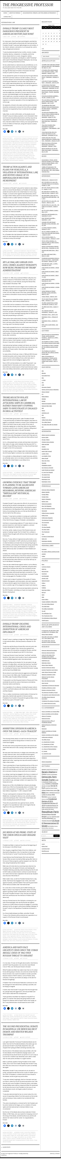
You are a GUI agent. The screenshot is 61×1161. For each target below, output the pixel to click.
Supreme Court (55, 816)
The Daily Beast (45, 606)
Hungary (30, 609)
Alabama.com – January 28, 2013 (50, 180)
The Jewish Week (46, 477)
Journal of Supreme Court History (50, 670)
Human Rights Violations (23, 1135)
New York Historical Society (48, 681)
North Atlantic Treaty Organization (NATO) (13, 1018)
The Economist (45, 522)
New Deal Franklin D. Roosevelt (14, 152)
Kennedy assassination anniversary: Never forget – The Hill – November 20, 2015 (50, 92)
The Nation (44, 525)
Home (5, 13)
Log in (43, 844)
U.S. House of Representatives (49, 749)
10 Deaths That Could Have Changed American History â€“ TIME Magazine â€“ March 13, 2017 (51, 66)
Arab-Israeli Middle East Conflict (10, 821)
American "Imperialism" (21, 604)
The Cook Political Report (48, 604)
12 (51, 36)
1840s (27, 712)
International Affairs (20, 717)
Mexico (13, 611)
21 (56, 38)
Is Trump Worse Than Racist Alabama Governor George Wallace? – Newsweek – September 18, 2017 (50, 86)
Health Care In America (17, 144)
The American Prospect (47, 520)
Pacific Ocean (6, 474)
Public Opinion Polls (46, 809)
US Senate (35, 939)
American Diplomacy (15, 714)
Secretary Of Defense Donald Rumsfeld (25, 387)
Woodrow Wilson (45, 828)
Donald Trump (22, 383)
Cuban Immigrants (30, 607)
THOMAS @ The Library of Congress (50, 701)
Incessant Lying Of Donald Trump (17, 146)
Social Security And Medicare (25, 939)
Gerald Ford (48, 788)
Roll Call (43, 592)
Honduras (25, 609)
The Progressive (45, 532)
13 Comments (25, 634)
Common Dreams (46, 566)
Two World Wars (22, 614)
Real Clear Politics (46, 590)
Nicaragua (18, 611)
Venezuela (23, 255)
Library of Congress (46, 716)
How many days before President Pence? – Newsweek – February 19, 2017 (50, 77)
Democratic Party (49, 776)
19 (51, 38)
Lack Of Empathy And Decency (29, 147)
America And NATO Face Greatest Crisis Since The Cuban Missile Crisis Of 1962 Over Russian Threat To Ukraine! (20, 951)
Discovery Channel (46, 387)
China (4, 607)
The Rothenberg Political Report (49, 618)
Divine (51, 1153)
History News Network (47, 634)
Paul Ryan (49, 796)
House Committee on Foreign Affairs (50, 711)
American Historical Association (49, 650)
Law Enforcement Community (10, 824)
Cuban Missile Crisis (20, 1015)
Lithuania (34, 1016)
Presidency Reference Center (49, 688)
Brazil (22, 606)
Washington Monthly (47, 541)
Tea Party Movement (47, 818)
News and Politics (8, 138)
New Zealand (21, 718)
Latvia (29, 1016)
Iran (15, 822)
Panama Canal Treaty (25, 720)
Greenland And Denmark (9, 717)
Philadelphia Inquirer (46, 465)
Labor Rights (18, 147)
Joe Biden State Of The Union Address (26, 932)
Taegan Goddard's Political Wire (49, 601)
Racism (31, 1140)
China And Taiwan (31, 251)
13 (54, 36)
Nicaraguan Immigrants (27, 611)
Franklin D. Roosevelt (28, 715)
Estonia (11, 1016)
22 (59, 38)
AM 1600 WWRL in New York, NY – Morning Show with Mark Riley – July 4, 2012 (50, 197)
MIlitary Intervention (32, 252)
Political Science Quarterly (48, 513)
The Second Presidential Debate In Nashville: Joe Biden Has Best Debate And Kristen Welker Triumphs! (20, 1030)
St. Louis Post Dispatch (47, 472)
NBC (43, 408)
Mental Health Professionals (26, 150)
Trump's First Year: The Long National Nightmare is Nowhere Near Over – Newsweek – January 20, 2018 (51, 139)
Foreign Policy (45, 497)
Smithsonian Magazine (47, 518)
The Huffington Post (46, 613)
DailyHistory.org (45, 660)
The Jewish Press (46, 474)
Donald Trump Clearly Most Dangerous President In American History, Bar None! (18, 31)
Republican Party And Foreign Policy (14, 612)
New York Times (46, 460)
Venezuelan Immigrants (31, 615)
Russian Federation (28, 612)
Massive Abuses (10, 386)
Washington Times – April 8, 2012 (50, 314)
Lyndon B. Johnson (11, 1138)
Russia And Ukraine (15, 254)
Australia (22, 714)
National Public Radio (47, 406)
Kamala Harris (6, 934)
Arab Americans (33, 819)
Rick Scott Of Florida (16, 937)
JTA (42, 394)
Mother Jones (45, 501)
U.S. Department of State (48, 744)
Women (56, 826)
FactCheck (44, 573)
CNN (43, 385)
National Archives (46, 718)
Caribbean (17, 472)
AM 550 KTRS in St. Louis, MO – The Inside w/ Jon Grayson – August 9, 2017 (50, 206)
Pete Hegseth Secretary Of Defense (18, 474)
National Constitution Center (48, 674)
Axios (43, 564)
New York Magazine (46, 506)
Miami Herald (45, 458)
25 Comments (25, 273)
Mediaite (44, 399)
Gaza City (31, 821)
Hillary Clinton (46, 790)
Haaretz (43, 446)
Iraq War (25, 384)
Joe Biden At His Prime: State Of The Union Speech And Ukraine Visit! (19, 835)
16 (43, 38)
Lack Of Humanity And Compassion (24, 149)
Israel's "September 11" (31, 822)
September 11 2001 (14, 825)
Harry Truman (54, 788)
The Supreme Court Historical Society (51, 695)
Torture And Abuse (7, 389)
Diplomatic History (46, 663)
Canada (27, 714)
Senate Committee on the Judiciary (50, 735)
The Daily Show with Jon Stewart (49, 424)
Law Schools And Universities (25, 824)
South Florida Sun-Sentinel (48, 470)
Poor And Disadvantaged (19, 154)
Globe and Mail (45, 444)
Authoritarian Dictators (14, 606)
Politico (43, 583)
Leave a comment (25, 734)
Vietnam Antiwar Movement (30, 389)
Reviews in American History (48, 690)
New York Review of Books (48, 508)
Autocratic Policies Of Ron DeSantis (24, 929)
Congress (49, 774)
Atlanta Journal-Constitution (48, 435)
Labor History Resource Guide (49, 672)
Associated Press (46, 375)
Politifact (44, 587)
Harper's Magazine (46, 499)
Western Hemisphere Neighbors (10, 617)
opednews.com (45, 413)
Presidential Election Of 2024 (28, 936)
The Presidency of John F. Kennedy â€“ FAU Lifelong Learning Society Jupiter (50, 347)
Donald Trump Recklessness (27, 141)
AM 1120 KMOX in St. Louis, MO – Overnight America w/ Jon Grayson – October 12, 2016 (50, 183)
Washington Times (46, 481)
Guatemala (10, 609)
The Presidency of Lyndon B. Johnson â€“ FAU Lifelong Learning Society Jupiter (50, 352)
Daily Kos (44, 569)
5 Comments (23, 183)
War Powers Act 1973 (31, 255)
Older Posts (5, 1147)
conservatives (54, 774)
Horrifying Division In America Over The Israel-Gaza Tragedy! (20, 730)
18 (48, 38)
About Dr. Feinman (14, 13)
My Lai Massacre (18, 386)
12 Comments (24, 414)
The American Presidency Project (50, 692)
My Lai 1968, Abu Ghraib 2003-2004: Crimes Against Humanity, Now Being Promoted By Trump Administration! (20, 266)
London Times (45, 453)
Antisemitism (18, 138)
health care (13, 1135)
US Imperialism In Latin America (15, 158)
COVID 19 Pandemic (7, 1134)
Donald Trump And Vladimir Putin (15, 715)
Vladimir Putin (6, 940)
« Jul (43, 48)
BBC (43, 378)
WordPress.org (45, 851)
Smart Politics (45, 599)
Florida (50, 782)
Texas (54, 818)
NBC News (29, 1138)
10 (45, 36)
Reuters (43, 417)
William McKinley (24, 722)
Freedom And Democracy (25, 931)
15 (59, 36)
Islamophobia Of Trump (8, 147)
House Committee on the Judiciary (50, 714)
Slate (43, 597)
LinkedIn (44, 554)
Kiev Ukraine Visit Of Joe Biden (17, 934)
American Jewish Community (22, 819)
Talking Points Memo (47, 420)
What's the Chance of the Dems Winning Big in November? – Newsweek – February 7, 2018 (49, 144)
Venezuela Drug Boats (17, 389)
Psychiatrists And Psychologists (20, 155)
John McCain (57, 792)
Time (43, 534)
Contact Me (7, 16)
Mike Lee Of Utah (29, 934)
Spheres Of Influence (26, 254)
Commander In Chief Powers (18, 607)
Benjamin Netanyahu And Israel (30, 138)
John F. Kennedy (50, 792)
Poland (25, 1018)
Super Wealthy (26, 157)
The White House (46, 739)
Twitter (43, 556)
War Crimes (12, 940)
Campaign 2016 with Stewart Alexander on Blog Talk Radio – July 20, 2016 (50, 223)
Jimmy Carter (53, 790)
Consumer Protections (8, 139)
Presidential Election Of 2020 (22, 1140)
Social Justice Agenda (18, 157)
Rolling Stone (45, 515)
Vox (42, 427)
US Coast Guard (13, 475)
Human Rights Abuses (8, 384)
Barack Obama (48, 771)
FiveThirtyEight (45, 576)
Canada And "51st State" (30, 606)
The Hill (43, 611)
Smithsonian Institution (47, 737)
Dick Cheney (16, 383)
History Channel (45, 392)
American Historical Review (48, 652)
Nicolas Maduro (6, 254)
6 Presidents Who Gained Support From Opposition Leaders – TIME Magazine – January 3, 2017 (50, 71)
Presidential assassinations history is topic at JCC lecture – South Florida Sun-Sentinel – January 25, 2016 (50, 259)
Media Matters (45, 396)
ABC (43, 371)
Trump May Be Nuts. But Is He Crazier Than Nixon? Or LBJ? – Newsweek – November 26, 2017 (50, 133)
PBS (43, 415)
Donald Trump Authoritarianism (21, 139)
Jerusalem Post (45, 449)
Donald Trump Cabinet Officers (10, 252)
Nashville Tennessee (21, 1138)
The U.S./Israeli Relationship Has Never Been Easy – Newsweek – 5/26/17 (49, 121)
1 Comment (24, 958)
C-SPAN (43, 380)
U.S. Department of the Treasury (49, 746)
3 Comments (22, 36)
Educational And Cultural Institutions (21, 143)
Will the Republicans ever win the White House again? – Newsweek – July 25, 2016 (50, 150)
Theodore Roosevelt (47, 820)
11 (48, 36)
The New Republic (46, 527)
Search (56, 835)
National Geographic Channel (49, 403)
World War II (26, 940)
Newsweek (44, 511)
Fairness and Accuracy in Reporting (50, 389)
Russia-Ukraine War (7, 722)
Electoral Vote (45, 571)
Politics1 (44, 585)
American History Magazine (48, 490)
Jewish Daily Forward (47, 451)
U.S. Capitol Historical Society (49, 703)
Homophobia (27, 144)
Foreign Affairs (45, 494)
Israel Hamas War (21, 822)
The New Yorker (45, 529)
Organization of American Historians (50, 685)
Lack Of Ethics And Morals (9, 149)
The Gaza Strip (16, 722)
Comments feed (45, 848)
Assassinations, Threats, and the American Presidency (39, 13)
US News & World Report (48, 536)
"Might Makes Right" (20, 712)
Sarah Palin (49, 816)
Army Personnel (25, 381)
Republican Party (7, 937)
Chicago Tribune (45, 439)
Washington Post (46, 479)
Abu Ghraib (18, 381)
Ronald (14, 36)
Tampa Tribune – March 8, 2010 (49, 296)
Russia (32, 720)
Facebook (44, 549)
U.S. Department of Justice (48, 742)
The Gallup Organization (47, 608)
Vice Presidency (51, 826)
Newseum (44, 728)
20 (54, 38)
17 (45, 38)
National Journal (45, 580)
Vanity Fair (44, 539)
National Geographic (47, 504)
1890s (30, 712)
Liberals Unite (45, 578)
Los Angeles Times (46, 456)
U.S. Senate (44, 751)
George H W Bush (46, 786)
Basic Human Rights (23, 821)
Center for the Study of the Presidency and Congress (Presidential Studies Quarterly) (49, 656)
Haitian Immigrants (18, 609)
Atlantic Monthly (45, 492)
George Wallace (6, 1135)
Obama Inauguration (47, 761)
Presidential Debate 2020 (9, 1140)
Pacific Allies (16, 720)
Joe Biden (9, 718)
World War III (23, 825)
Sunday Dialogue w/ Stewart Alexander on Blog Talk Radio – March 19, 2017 (49, 292)
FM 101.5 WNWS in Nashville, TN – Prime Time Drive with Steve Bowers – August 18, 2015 (50, 233)
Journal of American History (48, 667)
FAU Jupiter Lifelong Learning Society (50, 551)
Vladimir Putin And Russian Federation (14, 160)
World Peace (19, 940)
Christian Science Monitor (48, 442)
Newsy (43, 410)
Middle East (14, 718)
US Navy (20, 475)
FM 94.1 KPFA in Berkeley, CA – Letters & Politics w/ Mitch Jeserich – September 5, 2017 (50, 242)
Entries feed (44, 846)
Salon (43, 594)
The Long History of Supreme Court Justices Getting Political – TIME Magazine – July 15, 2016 (50, 101)
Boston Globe (45, 437)
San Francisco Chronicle (47, 467)
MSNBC (43, 401)
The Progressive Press (47, 615)
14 (56, 36)
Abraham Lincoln (19, 1132)
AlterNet (44, 373)
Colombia (8, 607)
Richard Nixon (12, 387)
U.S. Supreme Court (46, 753)
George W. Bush (30, 383)
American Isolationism (20, 251)
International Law (30, 146)
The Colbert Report (46, 422)
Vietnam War (6, 391)
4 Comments (24, 498)
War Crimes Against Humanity (17, 391)
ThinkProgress (45, 620)
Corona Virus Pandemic (29, 1132)
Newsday (44, 463)
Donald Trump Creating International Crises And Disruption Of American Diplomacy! (17, 628)
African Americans (54, 769)
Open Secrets (45, 683)
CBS (43, 382)
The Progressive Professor (28, 5)
